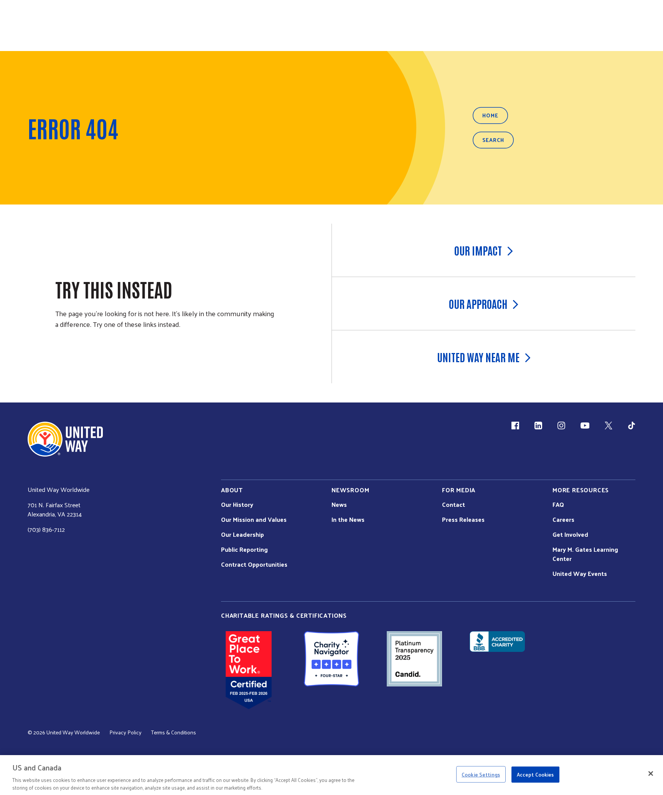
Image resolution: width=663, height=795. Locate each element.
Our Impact (478, 250)
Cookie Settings (481, 774)
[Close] (650, 773)
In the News (348, 519)
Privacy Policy (125, 732)
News (339, 504)
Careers (563, 519)
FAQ (558, 504)
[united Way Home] (65, 439)
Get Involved (570, 534)
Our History (237, 504)
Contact (453, 504)
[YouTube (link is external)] (585, 425)
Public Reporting (244, 549)
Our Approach (478, 303)
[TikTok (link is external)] (631, 425)
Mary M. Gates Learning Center (585, 554)
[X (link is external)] (608, 425)
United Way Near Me (478, 357)
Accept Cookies (535, 774)
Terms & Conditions (173, 732)
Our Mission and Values (254, 519)
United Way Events (579, 573)
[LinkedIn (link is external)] (538, 425)
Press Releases (463, 519)
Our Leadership (242, 534)
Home (490, 115)
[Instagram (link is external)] (561, 425)
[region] (331, 775)
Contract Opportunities (254, 564)
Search (493, 140)
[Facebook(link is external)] (515, 425)
